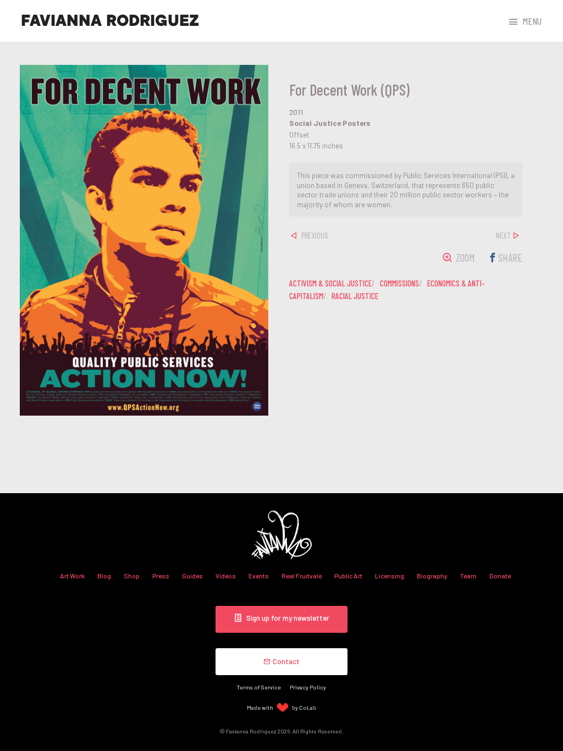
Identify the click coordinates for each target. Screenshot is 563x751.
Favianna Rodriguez (110, 21)
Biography (432, 575)
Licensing (389, 575)
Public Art (348, 575)
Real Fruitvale (302, 575)
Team (468, 575)
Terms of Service (259, 687)
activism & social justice (330, 283)
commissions (399, 283)
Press (160, 575)
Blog (104, 575)
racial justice (355, 296)
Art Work (72, 575)
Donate (500, 575)
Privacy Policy (308, 687)
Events (259, 575)
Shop (132, 575)
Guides (192, 575)
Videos (226, 575)
